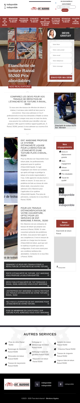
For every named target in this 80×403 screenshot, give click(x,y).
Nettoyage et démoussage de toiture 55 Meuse (45, 22)
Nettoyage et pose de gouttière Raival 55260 (40, 353)
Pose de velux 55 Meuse (4, 22)
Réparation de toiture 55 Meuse (66, 20)
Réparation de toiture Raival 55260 (40, 360)
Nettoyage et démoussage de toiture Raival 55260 (40, 344)
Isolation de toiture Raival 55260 (64, 343)
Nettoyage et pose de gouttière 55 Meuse (56, 21)
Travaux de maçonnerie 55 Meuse (23, 20)
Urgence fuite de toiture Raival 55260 (65, 362)
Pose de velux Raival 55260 (16, 343)
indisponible (12, 4)
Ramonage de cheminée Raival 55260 (17, 350)
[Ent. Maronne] (40, 8)
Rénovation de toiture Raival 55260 (16, 357)
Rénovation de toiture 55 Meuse (13, 20)
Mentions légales (52, 398)
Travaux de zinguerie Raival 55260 (65, 355)
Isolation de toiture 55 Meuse (75, 21)
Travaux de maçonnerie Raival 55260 (16, 364)
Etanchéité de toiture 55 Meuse (34, 20)
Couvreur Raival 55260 (66, 349)
